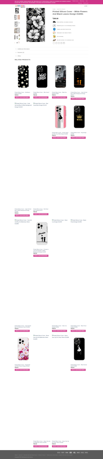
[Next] (48, 25)
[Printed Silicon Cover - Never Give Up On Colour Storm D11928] (60, 387)
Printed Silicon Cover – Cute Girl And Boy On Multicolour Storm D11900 (23, 326)
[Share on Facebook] (54, 43)
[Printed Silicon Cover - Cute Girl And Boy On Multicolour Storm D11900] (23, 271)
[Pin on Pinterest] (61, 43)
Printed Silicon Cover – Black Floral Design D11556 (78, 326)
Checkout (80, 3)
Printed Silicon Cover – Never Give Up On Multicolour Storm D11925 (41, 442)
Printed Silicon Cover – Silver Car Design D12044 (59, 326)
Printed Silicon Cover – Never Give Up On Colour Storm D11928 (60, 442)
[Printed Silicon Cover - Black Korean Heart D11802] (79, 349)
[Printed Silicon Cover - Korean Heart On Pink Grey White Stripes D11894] (60, 117)
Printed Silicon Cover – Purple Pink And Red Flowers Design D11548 (22, 365)
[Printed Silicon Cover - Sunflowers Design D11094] (23, 76)
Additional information (24, 49)
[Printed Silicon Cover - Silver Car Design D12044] (60, 271)
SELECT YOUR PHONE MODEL (22, 97)
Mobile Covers (75, 1)
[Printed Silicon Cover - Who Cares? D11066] (42, 76)
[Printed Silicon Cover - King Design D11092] (79, 117)
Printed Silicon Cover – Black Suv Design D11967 (59, 93)
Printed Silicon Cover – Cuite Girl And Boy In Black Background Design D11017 (79, 93)
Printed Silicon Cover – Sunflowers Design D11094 (22, 93)
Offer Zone (82, 1)
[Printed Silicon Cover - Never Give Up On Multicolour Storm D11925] (42, 387)
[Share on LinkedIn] (64, 43)
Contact (20, 455)
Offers (19, 56)
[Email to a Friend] (59, 43)
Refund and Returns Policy (30, 455)
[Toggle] (16, 49)
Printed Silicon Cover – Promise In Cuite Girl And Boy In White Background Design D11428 (40, 250)
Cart (87, 1)
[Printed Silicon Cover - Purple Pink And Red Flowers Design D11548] (23, 349)
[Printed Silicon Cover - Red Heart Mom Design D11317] (42, 155)
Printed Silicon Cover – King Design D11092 (78, 133)
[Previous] (23, 25)
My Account (85, 3)
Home (54, 9)
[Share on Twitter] (56, 43)
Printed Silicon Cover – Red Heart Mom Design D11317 (40, 209)
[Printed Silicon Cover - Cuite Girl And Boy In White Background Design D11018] (23, 155)
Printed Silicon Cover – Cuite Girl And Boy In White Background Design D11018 (23, 210)
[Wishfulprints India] (22, 6)
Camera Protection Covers (66, 455)
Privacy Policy (42, 455)
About (16, 455)
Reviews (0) (21, 52)
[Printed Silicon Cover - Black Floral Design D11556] (79, 271)
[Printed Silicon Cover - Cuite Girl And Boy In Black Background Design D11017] (79, 76)
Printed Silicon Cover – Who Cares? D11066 (41, 93)
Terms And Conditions (52, 455)
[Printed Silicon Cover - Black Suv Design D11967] (60, 76)
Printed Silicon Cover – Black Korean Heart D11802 (79, 365)
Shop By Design (61, 9)
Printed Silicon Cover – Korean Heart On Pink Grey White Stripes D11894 (60, 133)
